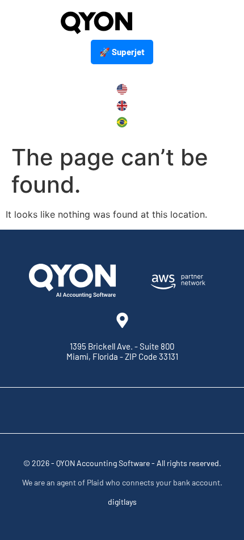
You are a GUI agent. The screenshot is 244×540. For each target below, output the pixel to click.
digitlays (122, 501)
